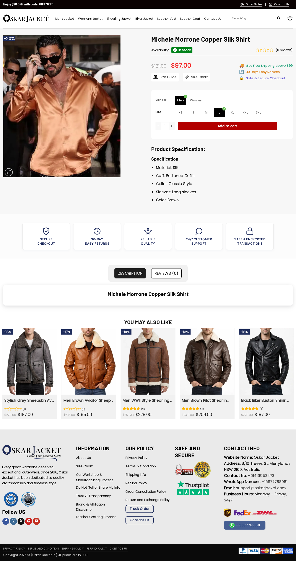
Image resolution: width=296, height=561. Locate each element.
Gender (161, 99)
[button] (290, 18)
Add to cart (227, 126)
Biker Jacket (144, 18)
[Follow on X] (21, 521)
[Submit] (278, 18)
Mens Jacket (64, 18)
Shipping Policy (73, 548)
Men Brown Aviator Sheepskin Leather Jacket (88, 400)
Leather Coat (190, 18)
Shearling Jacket (119, 18)
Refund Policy (97, 548)
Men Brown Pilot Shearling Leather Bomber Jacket (206, 400)
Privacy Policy (14, 548)
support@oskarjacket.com (261, 488)
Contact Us (212, 18)
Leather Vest (166, 18)
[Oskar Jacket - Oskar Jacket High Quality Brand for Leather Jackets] (26, 18)
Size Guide (168, 77)
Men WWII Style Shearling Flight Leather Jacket (147, 400)
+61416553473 (261, 475)
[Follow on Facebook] (5, 521)
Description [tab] (130, 273)
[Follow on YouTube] (36, 521)
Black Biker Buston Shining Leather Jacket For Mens (266, 400)
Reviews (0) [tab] (167, 273)
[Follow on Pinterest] (28, 521)
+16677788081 (274, 481)
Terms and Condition (43, 548)
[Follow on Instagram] (13, 521)
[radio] (180, 100)
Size (158, 112)
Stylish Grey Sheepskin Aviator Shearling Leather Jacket (29, 400)
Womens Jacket (90, 18)
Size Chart (199, 77)
